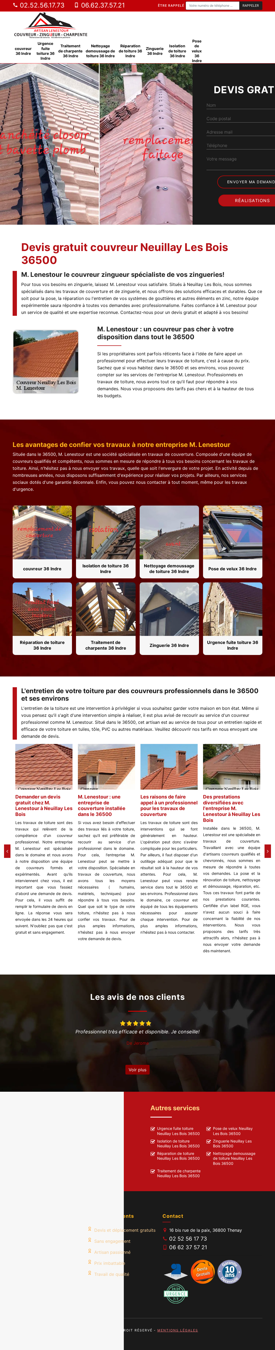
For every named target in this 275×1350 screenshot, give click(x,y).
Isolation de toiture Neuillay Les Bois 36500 (178, 1143)
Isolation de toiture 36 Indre (177, 51)
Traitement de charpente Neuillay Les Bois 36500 (179, 1173)
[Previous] (7, 851)
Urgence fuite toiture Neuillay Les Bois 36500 (178, 1131)
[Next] (268, 851)
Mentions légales (177, 1330)
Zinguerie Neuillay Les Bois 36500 (232, 1143)
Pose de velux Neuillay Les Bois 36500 (233, 1131)
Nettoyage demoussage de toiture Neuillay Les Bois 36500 (234, 1158)
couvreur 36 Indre (23, 51)
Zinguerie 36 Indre (155, 51)
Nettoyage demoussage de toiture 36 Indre (100, 51)
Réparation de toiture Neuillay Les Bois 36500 (178, 1156)
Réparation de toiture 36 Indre (130, 51)
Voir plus (137, 1069)
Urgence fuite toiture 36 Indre (46, 50)
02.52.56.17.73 (41, 5)
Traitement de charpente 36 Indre (70, 51)
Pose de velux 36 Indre (197, 51)
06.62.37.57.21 (102, 5)
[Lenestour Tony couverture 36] (51, 25)
